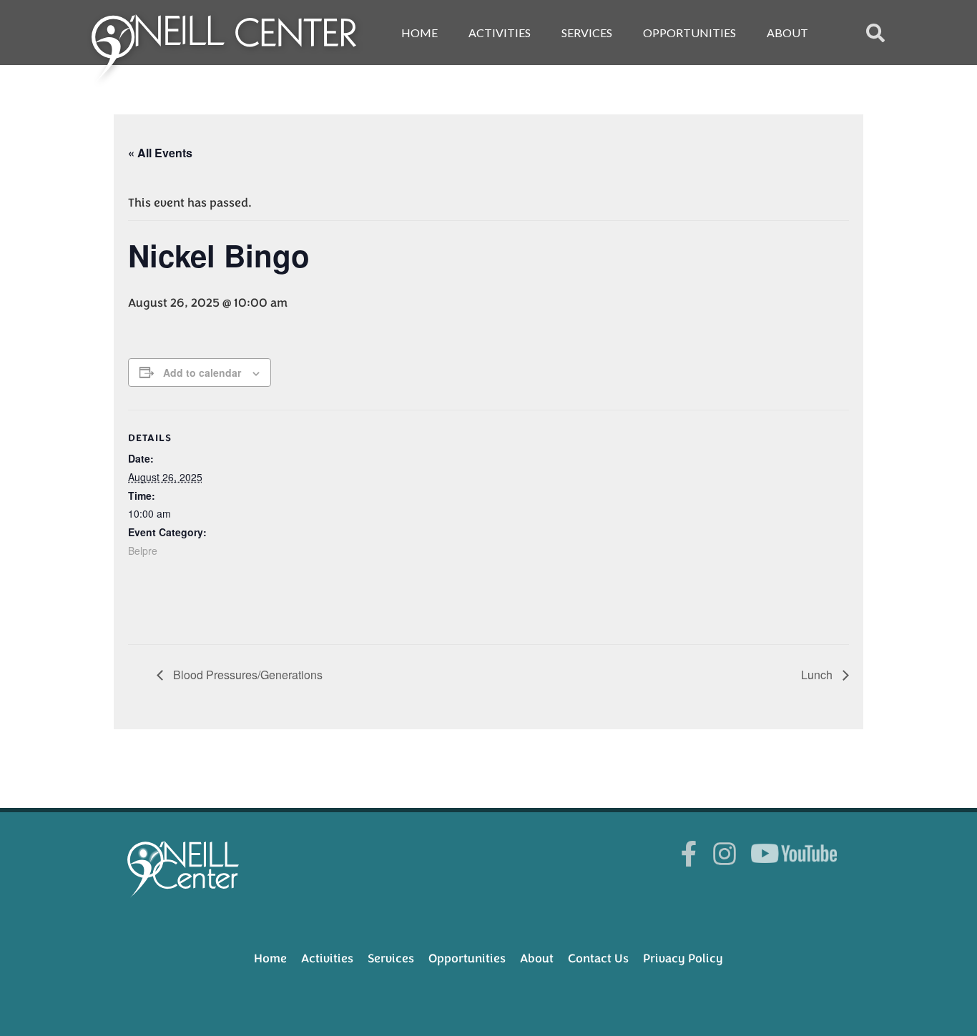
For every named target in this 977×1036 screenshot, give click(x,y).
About (787, 32)
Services (586, 32)
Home (419, 32)
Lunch (818, 674)
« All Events (160, 152)
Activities (499, 32)
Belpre (142, 550)
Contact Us (598, 958)
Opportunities (689, 32)
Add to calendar (202, 372)
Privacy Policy (683, 958)
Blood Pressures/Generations (246, 674)
